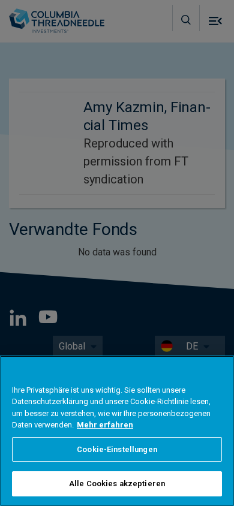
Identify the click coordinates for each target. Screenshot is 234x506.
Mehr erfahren (105, 424)
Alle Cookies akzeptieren (117, 483)
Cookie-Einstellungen (117, 449)
